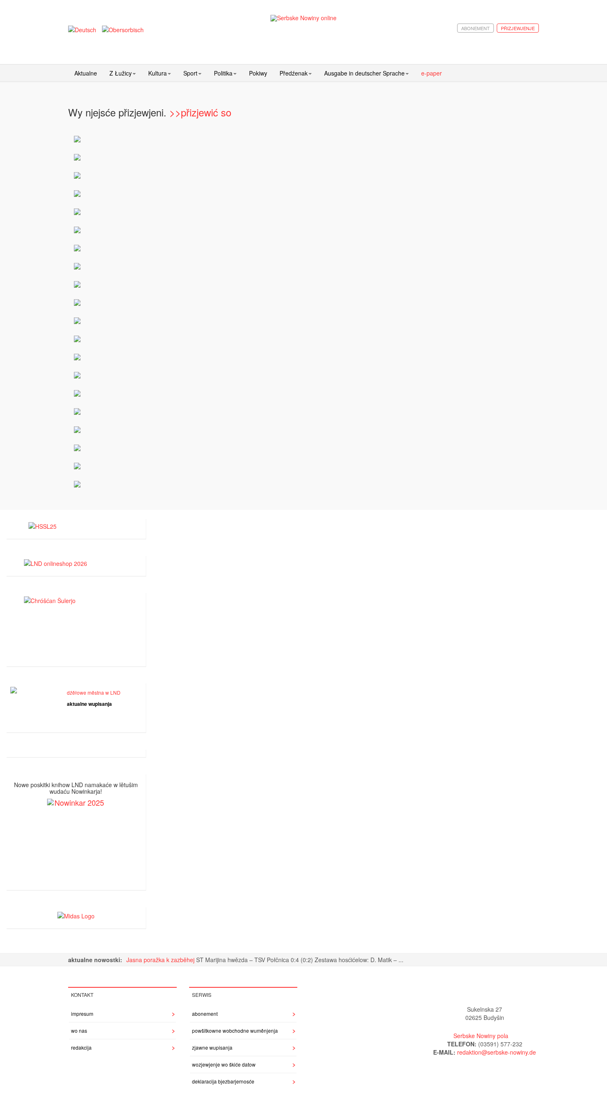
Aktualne (85, 73)
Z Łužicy (120, 73)
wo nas (79, 1030)
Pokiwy (258, 73)
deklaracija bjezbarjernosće (223, 1081)
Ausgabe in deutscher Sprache (364, 73)
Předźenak (294, 73)
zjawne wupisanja (212, 1047)
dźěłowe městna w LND (94, 692)
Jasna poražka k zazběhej (161, 960)
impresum (82, 1013)
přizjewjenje (518, 28)
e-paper (431, 73)
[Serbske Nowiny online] (303, 17)
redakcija (81, 1047)
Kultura (157, 73)
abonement (475, 28)
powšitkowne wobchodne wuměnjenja (235, 1030)
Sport (190, 73)
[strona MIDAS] (76, 915)
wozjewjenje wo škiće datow (224, 1064)
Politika (223, 73)
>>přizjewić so (200, 112)
